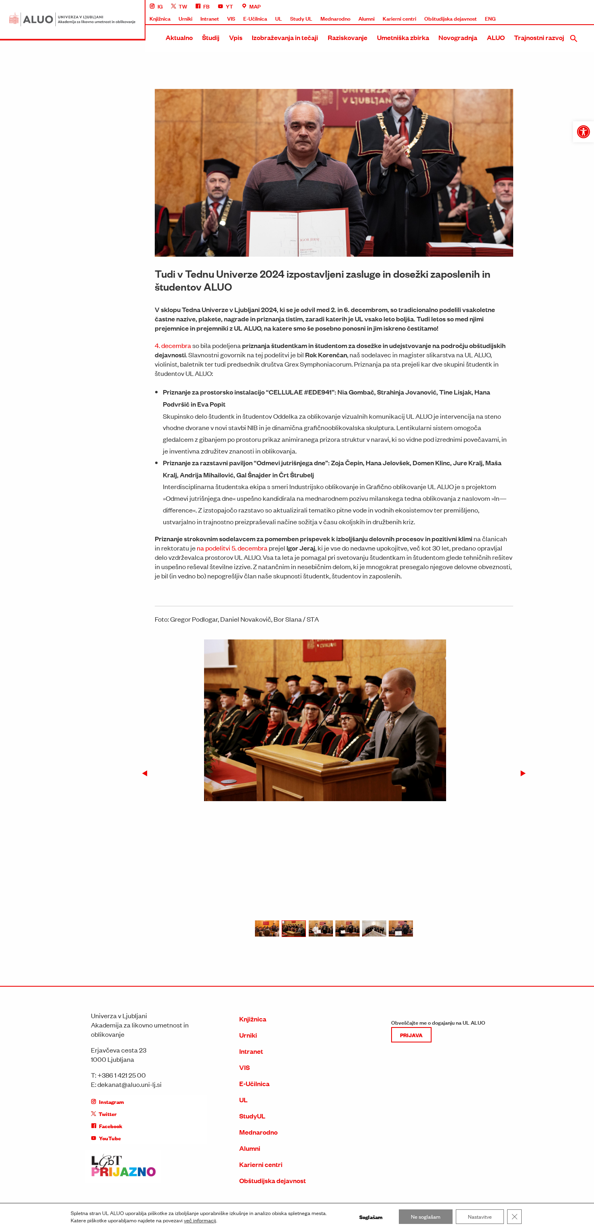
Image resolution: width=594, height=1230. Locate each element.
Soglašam (371, 1217)
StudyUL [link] (252, 1115)
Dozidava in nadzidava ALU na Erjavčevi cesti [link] (503, 171)
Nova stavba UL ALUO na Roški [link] (487, 96)
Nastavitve (480, 1216)
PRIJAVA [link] (411, 1035)
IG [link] (160, 6)
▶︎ (526, 774)
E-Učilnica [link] (255, 18)
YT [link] (229, 6)
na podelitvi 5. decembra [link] (232, 547)
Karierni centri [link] (399, 18)
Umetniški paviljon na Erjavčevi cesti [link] (492, 186)
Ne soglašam (425, 1216)
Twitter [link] (108, 1114)
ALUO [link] (496, 37)
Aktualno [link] (179, 37)
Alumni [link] (366, 18)
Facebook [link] (110, 1126)
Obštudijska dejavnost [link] (450, 18)
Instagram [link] (111, 1101)
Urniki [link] (185, 18)
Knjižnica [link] (160, 18)
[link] (583, 131)
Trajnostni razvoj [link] (539, 37)
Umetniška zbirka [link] (403, 37)
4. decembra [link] (173, 345)
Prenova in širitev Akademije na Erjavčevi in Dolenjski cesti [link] (518, 156)
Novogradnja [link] (457, 37)
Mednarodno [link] (335, 18)
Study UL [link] (301, 18)
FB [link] (206, 6)
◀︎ (148, 774)
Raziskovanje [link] (347, 37)
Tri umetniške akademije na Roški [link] (489, 126)
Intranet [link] (209, 18)
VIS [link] (231, 18)
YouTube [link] (110, 1138)
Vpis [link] (235, 37)
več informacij (200, 1220)
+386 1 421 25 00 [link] (121, 1074)
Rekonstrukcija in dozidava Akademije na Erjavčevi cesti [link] (515, 111)
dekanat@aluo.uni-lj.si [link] (129, 1084)
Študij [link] (210, 37)
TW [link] (183, 6)
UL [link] (278, 18)
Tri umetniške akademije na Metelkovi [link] (494, 141)
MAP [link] (255, 6)
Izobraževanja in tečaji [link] (285, 37)
